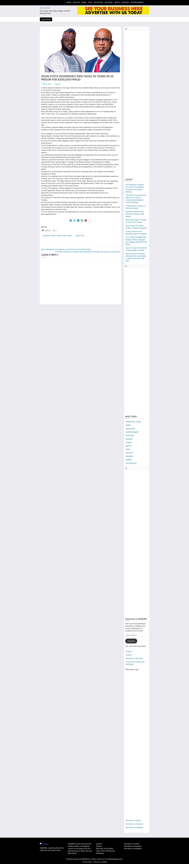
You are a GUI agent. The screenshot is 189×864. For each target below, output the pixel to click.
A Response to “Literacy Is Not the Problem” (135, 207)
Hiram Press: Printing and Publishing (135, 663)
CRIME (83, 2)
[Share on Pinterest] (85, 220)
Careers (129, 655)
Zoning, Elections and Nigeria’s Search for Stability (136, 232)
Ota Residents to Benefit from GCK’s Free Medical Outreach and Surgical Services (135, 188)
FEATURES (109, 2)
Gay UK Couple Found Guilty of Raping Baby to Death (136, 249)
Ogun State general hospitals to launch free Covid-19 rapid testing (66, 249)
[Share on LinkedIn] (78, 220)
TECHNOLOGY (131, 463)
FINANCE (129, 439)
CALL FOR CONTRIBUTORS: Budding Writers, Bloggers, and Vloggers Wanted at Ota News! (136, 240)
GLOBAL (64, 235)
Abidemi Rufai (80, 235)
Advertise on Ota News (134, 658)
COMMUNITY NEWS (49, 235)
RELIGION (125, 2)
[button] (90, 220)
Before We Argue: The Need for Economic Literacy (136, 221)
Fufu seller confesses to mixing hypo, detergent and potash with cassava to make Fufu (87, 252)
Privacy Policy (87, 862)
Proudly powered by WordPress (78, 859)
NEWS (69, 2)
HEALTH (117, 2)
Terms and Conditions (100, 862)
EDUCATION (98, 2)
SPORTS (129, 460)
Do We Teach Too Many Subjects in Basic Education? (136, 227)
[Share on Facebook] (70, 220)
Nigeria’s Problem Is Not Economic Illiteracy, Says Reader (135, 214)
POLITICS (76, 2)
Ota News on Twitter (133, 820)
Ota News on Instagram (134, 827)
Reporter (58, 84)
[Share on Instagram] (82, 220)
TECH (90, 2)
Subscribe (131, 641)
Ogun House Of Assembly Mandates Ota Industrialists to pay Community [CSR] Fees (136, 257)
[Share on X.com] (74, 220)
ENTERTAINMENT (137, 2)
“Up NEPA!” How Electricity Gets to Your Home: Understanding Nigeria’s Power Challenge (136, 198)
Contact (129, 651)
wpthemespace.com (114, 859)
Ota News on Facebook (134, 824)
